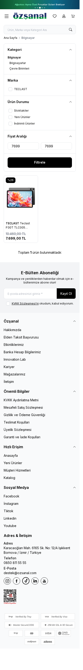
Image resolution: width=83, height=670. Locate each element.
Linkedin (10, 518)
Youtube (10, 526)
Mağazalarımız (14, 374)
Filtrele (39, 162)
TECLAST (13, 223)
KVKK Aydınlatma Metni (21, 400)
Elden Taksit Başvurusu (21, 337)
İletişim (9, 382)
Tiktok (8, 511)
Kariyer (9, 367)
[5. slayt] (44, 7)
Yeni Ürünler (13, 463)
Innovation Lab (15, 359)
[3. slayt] (40, 8)
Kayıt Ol (66, 293)
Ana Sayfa (10, 38)
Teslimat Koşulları (17, 422)
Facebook (11, 496)
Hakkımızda (12, 330)
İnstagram (11, 504)
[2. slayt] (37, 7)
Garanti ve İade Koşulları (22, 437)
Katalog (9, 478)
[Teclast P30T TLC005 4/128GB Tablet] (21, 197)
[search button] (70, 29)
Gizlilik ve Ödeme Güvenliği (24, 415)
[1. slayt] (35, 7)
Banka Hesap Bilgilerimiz (22, 352)
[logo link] (29, 16)
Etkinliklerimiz (14, 345)
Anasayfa (11, 455)
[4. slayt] (42, 7)
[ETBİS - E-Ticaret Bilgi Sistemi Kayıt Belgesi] (40, 596)
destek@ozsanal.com (20, 573)
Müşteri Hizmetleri (17, 470)
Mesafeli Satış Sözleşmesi (23, 407)
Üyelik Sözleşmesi (17, 430)
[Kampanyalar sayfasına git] (40, 4)
